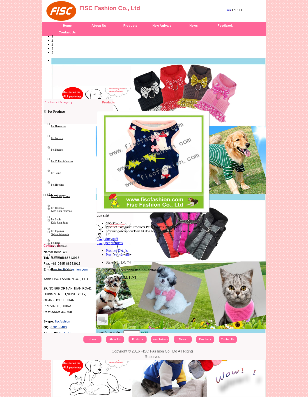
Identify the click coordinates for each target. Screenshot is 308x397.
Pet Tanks (56, 173)
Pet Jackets (57, 138)
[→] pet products (110, 243)
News (193, 25)
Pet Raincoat (57, 208)
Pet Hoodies (57, 184)
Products (130, 25)
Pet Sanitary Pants (60, 196)
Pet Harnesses (58, 126)
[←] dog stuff (107, 239)
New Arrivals (161, 25)
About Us (99, 25)
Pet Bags (55, 242)
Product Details (117, 250)
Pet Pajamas (57, 231)
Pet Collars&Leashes (62, 161)
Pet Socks (56, 219)
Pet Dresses (57, 149)
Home (67, 25)
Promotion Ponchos (61, 269)
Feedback (225, 25)
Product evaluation (119, 255)
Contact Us (227, 339)
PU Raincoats (58, 257)
